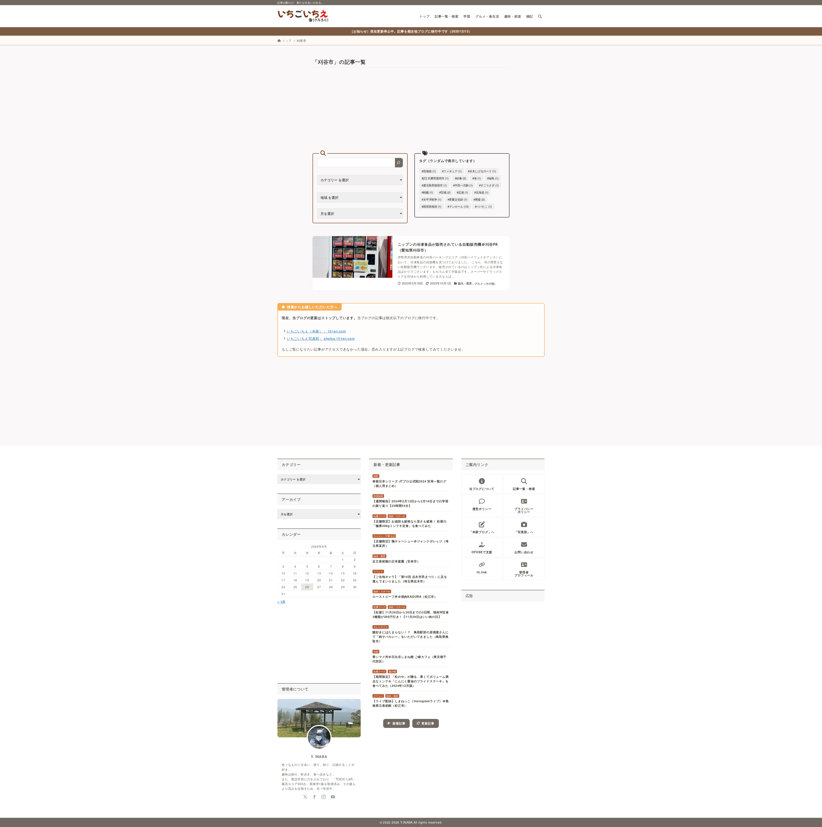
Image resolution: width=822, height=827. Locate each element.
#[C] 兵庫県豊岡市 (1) (435, 178)
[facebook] (314, 797)
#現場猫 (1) (429, 171)
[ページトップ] (812, 817)
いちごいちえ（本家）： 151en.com (316, 331)
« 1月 (281, 601)
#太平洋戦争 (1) (431, 199)
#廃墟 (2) (479, 199)
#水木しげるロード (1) (482, 171)
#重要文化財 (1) (457, 199)
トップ (287, 40)
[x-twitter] (305, 797)
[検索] (399, 162)
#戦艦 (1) (427, 192)
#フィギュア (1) (452, 171)
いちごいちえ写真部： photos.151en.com (321, 338)
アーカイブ (291, 499)
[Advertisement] (411, 110)
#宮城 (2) (444, 192)
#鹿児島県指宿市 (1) (434, 185)
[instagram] (324, 797)
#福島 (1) (492, 178)
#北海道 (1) (481, 192)
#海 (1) (476, 178)
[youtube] (333, 797)
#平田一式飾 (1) (463, 185)
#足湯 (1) (462, 192)
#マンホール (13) (458, 206)
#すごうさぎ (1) (489, 185)
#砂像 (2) (460, 178)
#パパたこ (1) (483, 206)
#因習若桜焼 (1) (431, 206)
